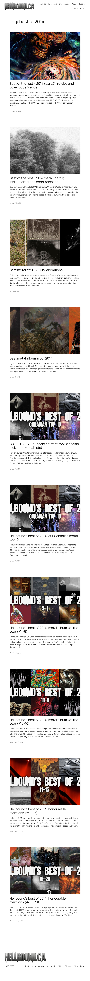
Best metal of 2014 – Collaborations (36, 270)
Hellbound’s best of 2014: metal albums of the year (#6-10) (44, 721)
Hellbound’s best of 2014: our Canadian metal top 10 (44, 537)
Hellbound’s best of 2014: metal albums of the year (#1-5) (44, 629)
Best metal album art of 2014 (31, 358)
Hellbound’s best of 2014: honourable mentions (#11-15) (38, 811)
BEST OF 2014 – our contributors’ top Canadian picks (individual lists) (44, 445)
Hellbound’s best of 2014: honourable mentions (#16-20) (38, 900)
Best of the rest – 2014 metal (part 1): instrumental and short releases (37, 180)
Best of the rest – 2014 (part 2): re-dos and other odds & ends (42, 85)
